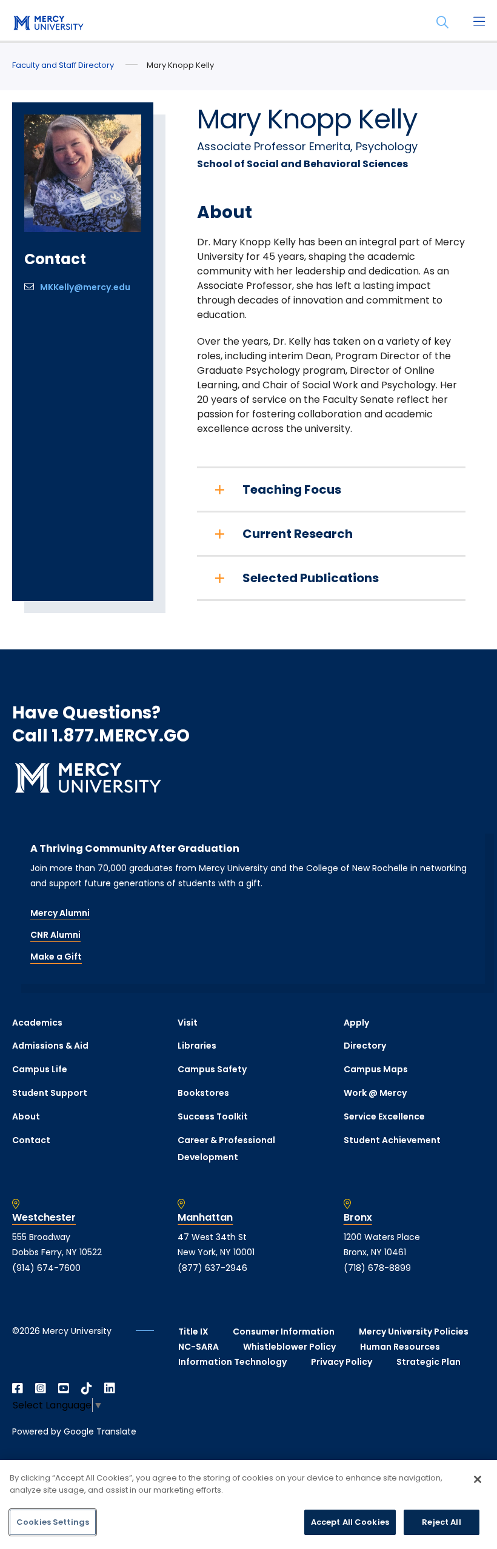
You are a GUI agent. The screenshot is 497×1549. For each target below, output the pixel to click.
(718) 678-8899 (377, 1268)
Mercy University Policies (414, 1331)
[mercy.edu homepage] (48, 23)
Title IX (193, 1331)
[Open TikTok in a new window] (86, 1388)
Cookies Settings (52, 1522)
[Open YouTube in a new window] (63, 1388)
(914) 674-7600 (46, 1268)
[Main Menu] (479, 22)
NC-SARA (198, 1347)
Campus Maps (376, 1069)
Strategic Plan (428, 1362)
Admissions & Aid (50, 1046)
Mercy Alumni (60, 913)
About (26, 1116)
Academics (37, 1023)
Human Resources (400, 1347)
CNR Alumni (55, 935)
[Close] (477, 1479)
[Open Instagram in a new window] (40, 1388)
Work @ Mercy (375, 1093)
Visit (188, 1023)
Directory (365, 1046)
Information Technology (232, 1362)
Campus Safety (212, 1069)
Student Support (49, 1093)
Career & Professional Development (226, 1149)
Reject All (441, 1522)
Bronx (358, 1218)
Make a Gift (56, 956)
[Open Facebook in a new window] (17, 1388)
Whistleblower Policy (289, 1347)
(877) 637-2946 (212, 1268)
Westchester (44, 1218)
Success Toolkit (213, 1116)
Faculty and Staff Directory (63, 65)
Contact (31, 1140)
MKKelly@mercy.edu (85, 287)
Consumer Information (284, 1331)
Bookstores (203, 1093)
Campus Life (39, 1069)
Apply (356, 1023)
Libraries (197, 1046)
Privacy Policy (341, 1362)
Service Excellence (384, 1116)
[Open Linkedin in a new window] (109, 1388)
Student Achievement (392, 1140)
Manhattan (205, 1218)
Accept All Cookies (350, 1522)
